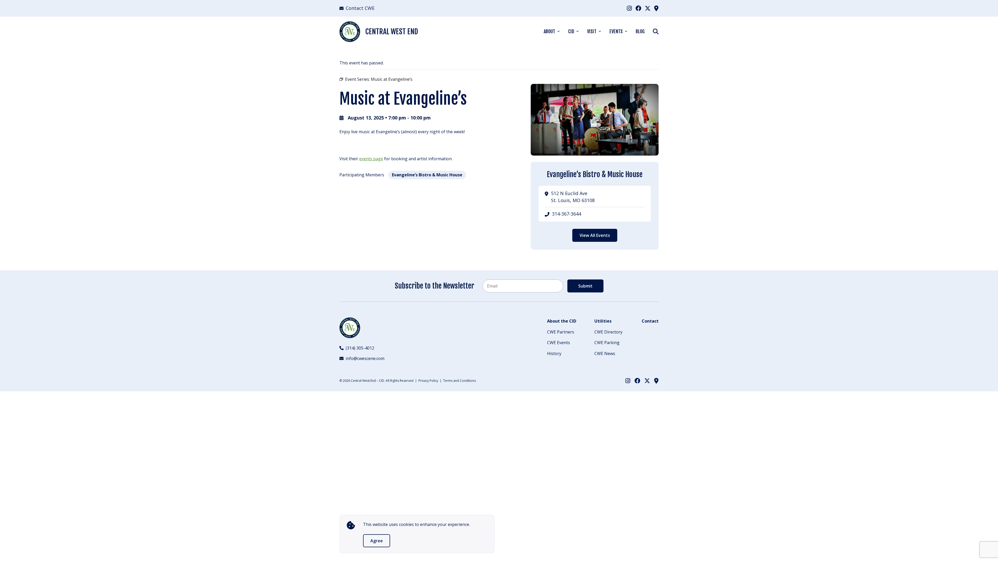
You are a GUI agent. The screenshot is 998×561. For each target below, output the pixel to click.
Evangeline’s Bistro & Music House (427, 175)
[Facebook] (638, 8)
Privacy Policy (428, 380)
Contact (650, 321)
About (549, 31)
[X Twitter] (648, 8)
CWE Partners (560, 332)
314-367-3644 (566, 214)
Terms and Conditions (459, 380)
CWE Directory (608, 332)
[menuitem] (629, 8)
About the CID (561, 321)
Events (616, 31)
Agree (376, 541)
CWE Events (558, 342)
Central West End (391, 31)
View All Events (595, 235)
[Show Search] (656, 31)
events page (371, 159)
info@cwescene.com (365, 358)
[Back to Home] (349, 327)
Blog (640, 31)
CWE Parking (607, 342)
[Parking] (656, 8)
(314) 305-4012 (360, 348)
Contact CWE (360, 8)
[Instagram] (629, 8)
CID (571, 31)
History (554, 353)
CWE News (604, 353)
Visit (591, 31)
